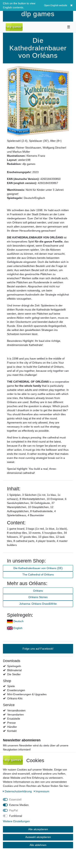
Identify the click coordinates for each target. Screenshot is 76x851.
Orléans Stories (38, 597)
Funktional (15, 815)
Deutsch (18, 621)
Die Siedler (14, 674)
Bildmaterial (14, 670)
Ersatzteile (13, 718)
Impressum (42, 791)
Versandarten (15, 714)
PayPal (13, 810)
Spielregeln (14, 666)
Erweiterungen (16, 690)
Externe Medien (19, 804)
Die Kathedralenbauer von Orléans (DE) (38, 568)
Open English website (55, 5)
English (17, 628)
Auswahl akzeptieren (38, 837)
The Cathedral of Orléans (38, 574)
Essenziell (15, 799)
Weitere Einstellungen (16, 821)
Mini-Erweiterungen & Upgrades (27, 694)
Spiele (11, 686)
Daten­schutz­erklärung (19, 791)
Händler (12, 726)
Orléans (38, 590)
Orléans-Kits (14, 698)
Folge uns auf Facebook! (38, 648)
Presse (11, 722)
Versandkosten (16, 710)
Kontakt (12, 730)
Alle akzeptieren (38, 829)
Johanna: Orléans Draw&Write (38, 603)
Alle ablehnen (38, 845)
